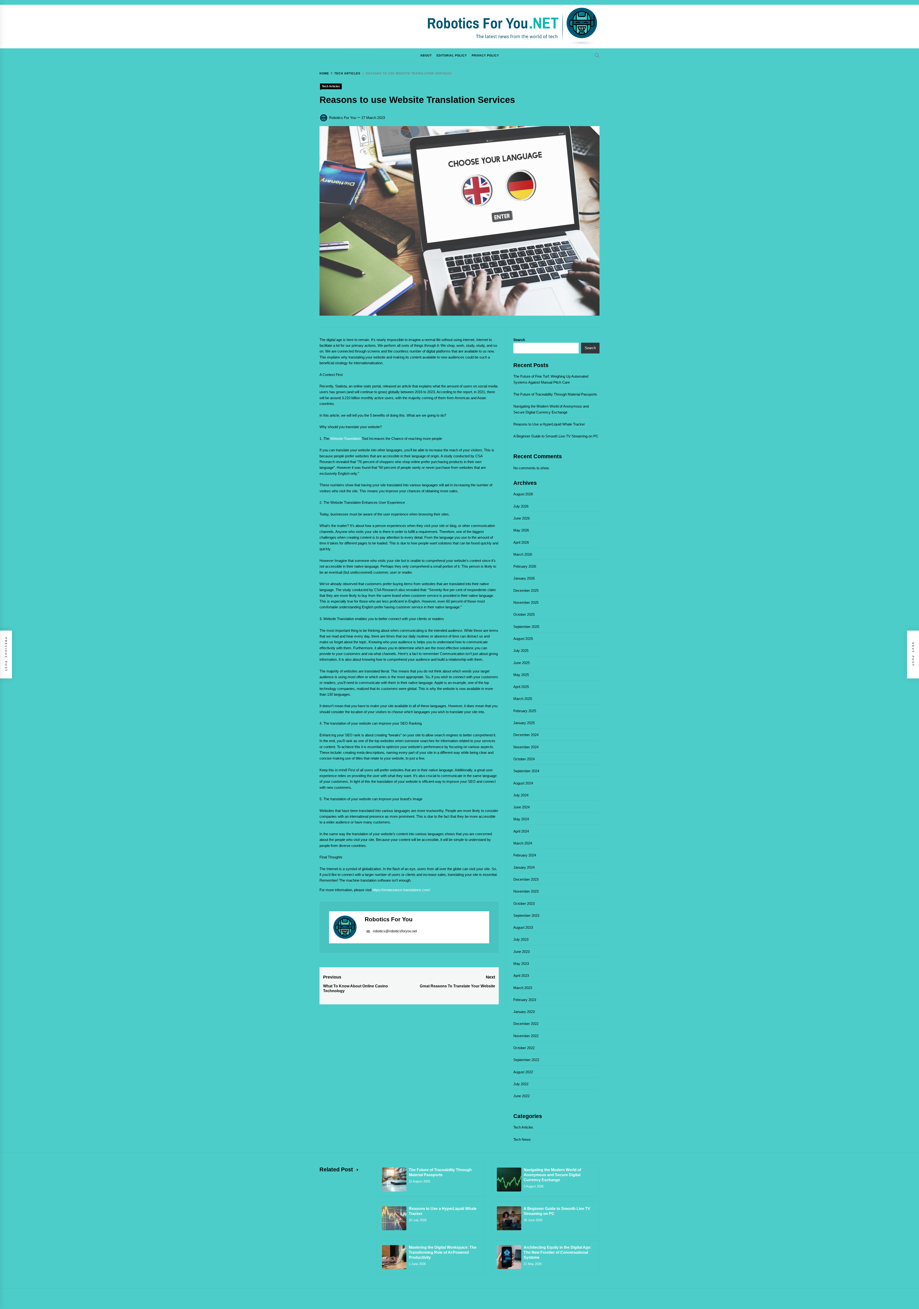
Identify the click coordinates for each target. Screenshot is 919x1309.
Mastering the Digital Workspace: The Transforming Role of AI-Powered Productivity (442, 1252)
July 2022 (520, 1084)
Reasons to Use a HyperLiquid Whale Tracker (549, 424)
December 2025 (525, 590)
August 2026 (523, 494)
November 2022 (525, 1036)
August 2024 (523, 783)
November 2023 (525, 891)
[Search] (597, 55)
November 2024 (525, 747)
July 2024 (520, 795)
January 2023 (524, 1012)
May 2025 (521, 675)
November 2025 (525, 602)
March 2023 (522, 988)
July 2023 (520, 939)
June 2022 (521, 1096)
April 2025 (521, 687)
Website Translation (345, 438)
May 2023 (521, 964)
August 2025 (523, 639)
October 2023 (524, 903)
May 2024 (521, 819)
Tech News (522, 1139)
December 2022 (525, 1024)
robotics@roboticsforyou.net (395, 931)
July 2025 (520, 651)
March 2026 (522, 554)
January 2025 (524, 723)
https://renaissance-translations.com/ (401, 890)
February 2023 (524, 1000)
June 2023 (521, 952)
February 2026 (524, 566)
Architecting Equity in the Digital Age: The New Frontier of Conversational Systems (557, 1252)
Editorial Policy (452, 55)
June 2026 (521, 518)
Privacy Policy (485, 55)
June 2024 (521, 807)
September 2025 (526, 627)
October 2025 (524, 614)
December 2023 (525, 879)
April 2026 (521, 542)
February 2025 (524, 711)
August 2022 (523, 1072)
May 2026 (521, 530)
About (426, 55)
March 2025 (522, 699)
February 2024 (524, 855)
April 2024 (521, 831)
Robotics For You (342, 118)
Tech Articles (331, 86)
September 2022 (526, 1060)
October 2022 (524, 1048)
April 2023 (521, 975)
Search (519, 340)
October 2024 (524, 759)
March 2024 (522, 843)
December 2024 (525, 735)
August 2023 (523, 927)
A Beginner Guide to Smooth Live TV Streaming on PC (555, 436)
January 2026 (524, 578)
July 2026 (520, 506)
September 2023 (526, 915)
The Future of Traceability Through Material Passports (555, 394)
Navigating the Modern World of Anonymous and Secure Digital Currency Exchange (552, 1175)
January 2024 (524, 867)
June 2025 (521, 663)
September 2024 (526, 771)
